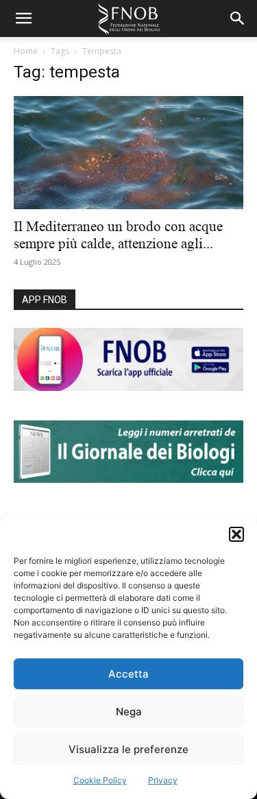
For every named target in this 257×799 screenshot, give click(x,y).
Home (26, 51)
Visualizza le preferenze (128, 749)
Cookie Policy (100, 780)
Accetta (128, 673)
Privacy (163, 780)
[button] (236, 534)
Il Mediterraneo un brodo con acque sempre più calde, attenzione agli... (118, 235)
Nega (129, 711)
